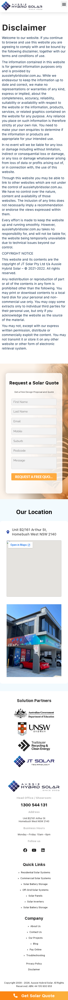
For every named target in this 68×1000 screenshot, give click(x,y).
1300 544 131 (34, 805)
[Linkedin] (43, 850)
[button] (64, 4)
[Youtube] (34, 850)
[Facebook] (25, 850)
